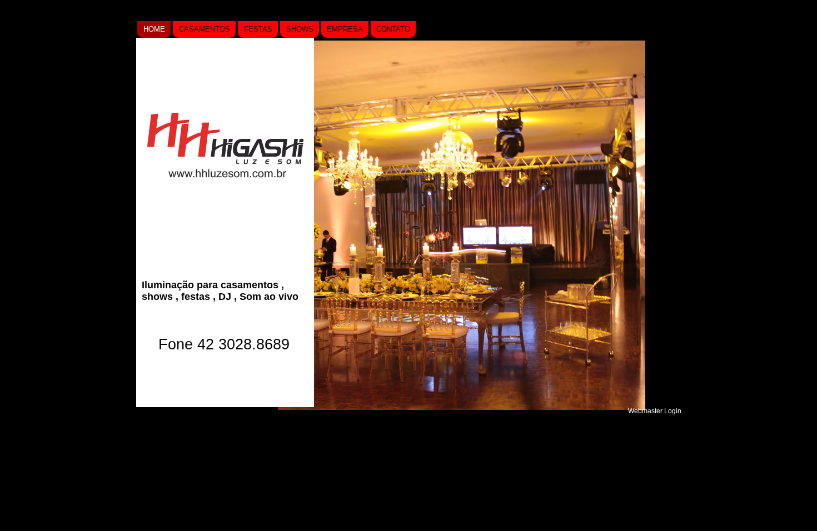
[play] (618, 400)
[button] (461, 225)
